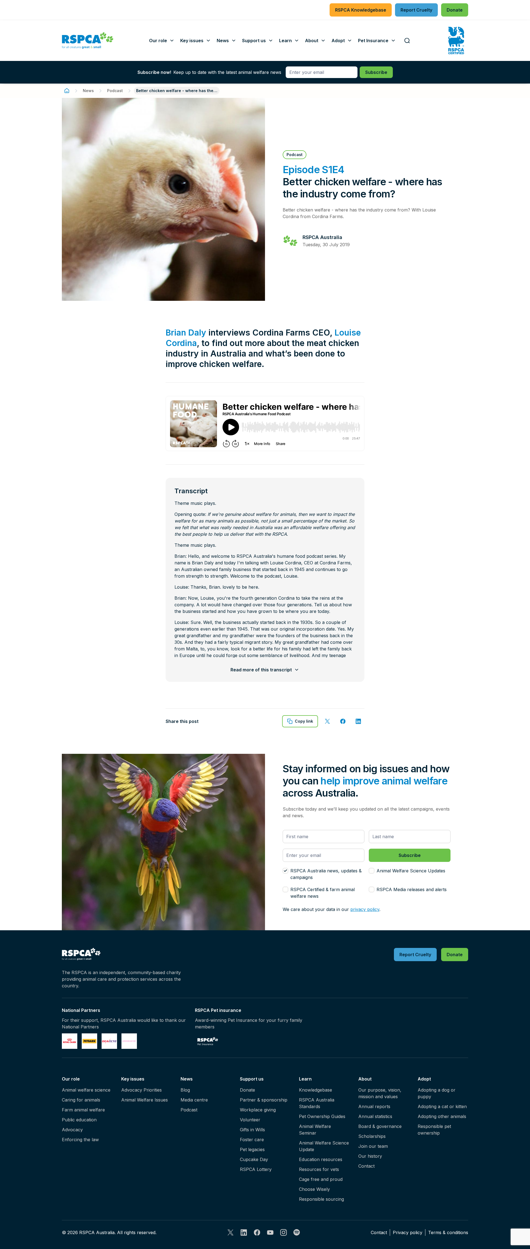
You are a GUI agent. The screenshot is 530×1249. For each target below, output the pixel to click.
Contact (366, 1166)
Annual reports (374, 1106)
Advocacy (72, 1129)
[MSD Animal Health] (109, 1041)
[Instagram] (283, 1232)
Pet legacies (252, 1149)
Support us (252, 1079)
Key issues (132, 1079)
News (88, 90)
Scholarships (372, 1136)
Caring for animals (81, 1100)
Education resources (320, 1159)
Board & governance (380, 1126)
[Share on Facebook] (343, 721)
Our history (370, 1156)
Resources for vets (319, 1169)
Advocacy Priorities (141, 1090)
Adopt (424, 1079)
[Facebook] (257, 1232)
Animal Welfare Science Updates (411, 870)
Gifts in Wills (252, 1129)
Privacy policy (407, 1232)
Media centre (194, 1100)
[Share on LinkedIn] (358, 721)
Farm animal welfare (83, 1110)
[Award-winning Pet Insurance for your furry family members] (208, 1041)
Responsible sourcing (321, 1199)
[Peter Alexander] (129, 1041)
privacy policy (364, 909)
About (365, 1079)
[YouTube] (270, 1232)
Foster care (252, 1139)
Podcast (115, 90)
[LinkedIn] (243, 1232)
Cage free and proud (321, 1179)
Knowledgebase (315, 1090)
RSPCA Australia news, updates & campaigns (326, 874)
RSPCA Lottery (256, 1169)
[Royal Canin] (69, 1041)
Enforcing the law (80, 1139)
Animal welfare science (86, 1090)
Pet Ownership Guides (322, 1116)
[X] (230, 1232)
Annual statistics (375, 1116)
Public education (79, 1119)
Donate (247, 1090)
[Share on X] (327, 721)
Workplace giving (258, 1110)
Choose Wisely (314, 1189)
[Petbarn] (89, 1041)
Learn (305, 1079)
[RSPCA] (87, 40)
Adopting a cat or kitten (442, 1106)
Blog (185, 1090)
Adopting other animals (442, 1116)
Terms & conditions (448, 1232)
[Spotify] (296, 1232)
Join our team (373, 1146)
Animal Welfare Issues (144, 1100)
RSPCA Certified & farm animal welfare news (322, 893)
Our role (71, 1079)
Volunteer (250, 1119)
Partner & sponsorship (263, 1100)
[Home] (67, 91)
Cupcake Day (254, 1159)
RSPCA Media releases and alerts (412, 889)
